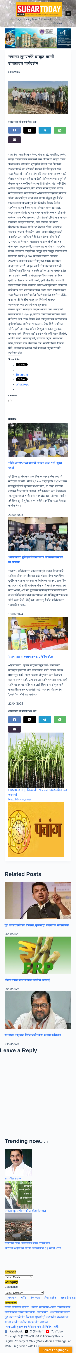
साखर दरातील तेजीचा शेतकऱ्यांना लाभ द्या (26, 1321)
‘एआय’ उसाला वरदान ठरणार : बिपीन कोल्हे (30, 656)
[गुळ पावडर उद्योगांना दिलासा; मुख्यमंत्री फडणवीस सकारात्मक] (38, 900)
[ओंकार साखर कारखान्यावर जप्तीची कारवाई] (38, 955)
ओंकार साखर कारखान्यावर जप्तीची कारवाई (27, 980)
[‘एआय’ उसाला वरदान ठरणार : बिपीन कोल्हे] (38, 633)
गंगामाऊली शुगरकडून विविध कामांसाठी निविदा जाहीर (32, 1326)
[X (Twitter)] (29, 130)
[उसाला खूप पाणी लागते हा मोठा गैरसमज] (18, 1194)
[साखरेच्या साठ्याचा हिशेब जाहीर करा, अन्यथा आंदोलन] (38, 1009)
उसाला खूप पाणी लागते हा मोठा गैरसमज (25, 1210)
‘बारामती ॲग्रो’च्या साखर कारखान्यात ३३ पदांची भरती (33, 1248)
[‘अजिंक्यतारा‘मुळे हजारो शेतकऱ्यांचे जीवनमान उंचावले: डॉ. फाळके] (38, 534)
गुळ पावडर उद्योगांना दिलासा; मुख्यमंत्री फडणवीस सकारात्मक (37, 925)
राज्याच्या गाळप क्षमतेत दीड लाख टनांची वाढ (27, 1243)
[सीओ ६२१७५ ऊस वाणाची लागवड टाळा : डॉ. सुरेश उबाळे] (38, 439)
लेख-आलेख (50, 1297)
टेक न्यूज (35, 1297)
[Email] (14, 139)
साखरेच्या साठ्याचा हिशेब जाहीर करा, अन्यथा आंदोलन (33, 1035)
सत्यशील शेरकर (13, 1178)
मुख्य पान (11, 1297)
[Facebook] (14, 130)
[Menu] (68, 13)
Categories (11, 1286)
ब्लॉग (23, 1297)
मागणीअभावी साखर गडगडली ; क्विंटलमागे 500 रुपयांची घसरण (37, 1312)
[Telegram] (45, 130)
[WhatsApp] (60, 130)
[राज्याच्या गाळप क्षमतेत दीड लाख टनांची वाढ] (18, 1226)
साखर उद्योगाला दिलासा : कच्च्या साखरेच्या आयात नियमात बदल (37, 1307)
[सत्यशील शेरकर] (18, 1162)
